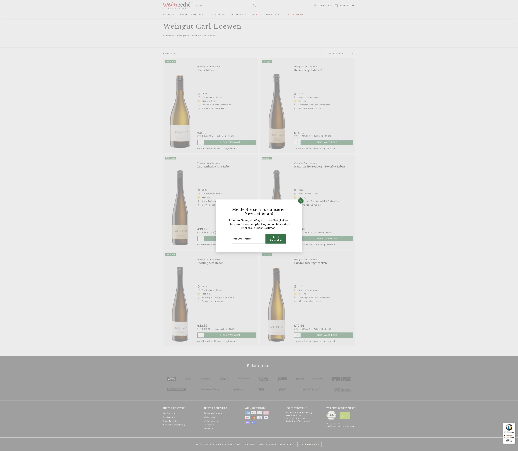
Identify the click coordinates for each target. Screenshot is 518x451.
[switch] (509, 440)
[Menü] (513, 424)
